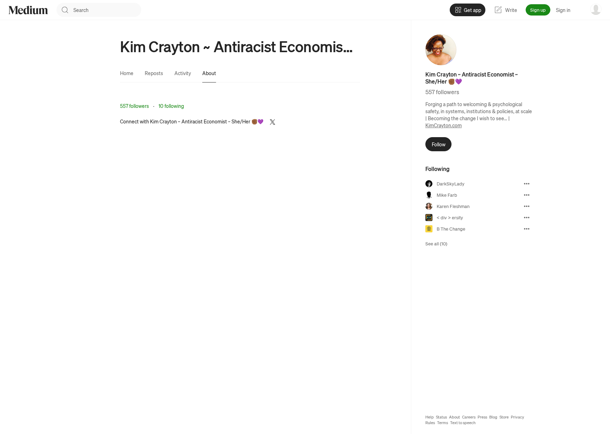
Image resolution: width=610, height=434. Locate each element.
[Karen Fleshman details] (526, 206)
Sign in (563, 10)
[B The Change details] (526, 228)
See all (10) (436, 243)
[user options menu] (596, 9)
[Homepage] (28, 10)
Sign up (538, 10)
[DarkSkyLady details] (526, 183)
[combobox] (107, 10)
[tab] (126, 73)
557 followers (134, 106)
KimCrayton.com (443, 125)
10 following (171, 106)
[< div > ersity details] (526, 217)
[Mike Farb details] (526, 195)
